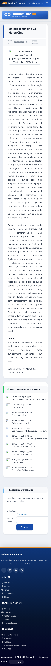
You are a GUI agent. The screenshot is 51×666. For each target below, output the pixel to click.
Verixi (6, 619)
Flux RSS (7, 649)
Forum (6, 590)
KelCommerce (10, 616)
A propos (8, 638)
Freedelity (8, 612)
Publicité (7, 642)
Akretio (7, 609)
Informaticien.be (6, 657)
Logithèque (9, 593)
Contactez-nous (11, 635)
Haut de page (17, 662)
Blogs (6, 597)
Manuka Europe (10, 623)
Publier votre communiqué (15, 645)
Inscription (22, 514)
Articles (7, 586)
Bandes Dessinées (35, 42)
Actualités (8, 583)
